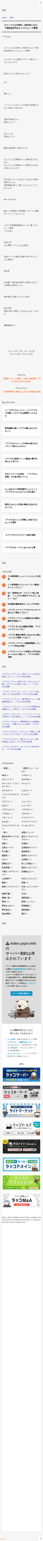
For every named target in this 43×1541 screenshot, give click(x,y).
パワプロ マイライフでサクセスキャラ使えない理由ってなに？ (24, 611)
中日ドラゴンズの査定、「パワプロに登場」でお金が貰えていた (21, 475)
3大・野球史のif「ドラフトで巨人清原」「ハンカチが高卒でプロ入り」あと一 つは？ (24, 596)
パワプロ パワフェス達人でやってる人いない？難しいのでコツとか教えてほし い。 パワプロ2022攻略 (21, 684)
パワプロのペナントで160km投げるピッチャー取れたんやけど (21, 444)
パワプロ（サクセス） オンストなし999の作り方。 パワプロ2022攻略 (21, 747)
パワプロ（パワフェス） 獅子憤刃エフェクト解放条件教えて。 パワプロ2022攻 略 (21, 700)
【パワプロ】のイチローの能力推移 (20, 535)
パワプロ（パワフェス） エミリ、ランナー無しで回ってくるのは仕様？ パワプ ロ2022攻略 (21, 692)
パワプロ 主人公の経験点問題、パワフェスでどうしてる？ (24, 627)
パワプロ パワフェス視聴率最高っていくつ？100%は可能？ (24, 644)
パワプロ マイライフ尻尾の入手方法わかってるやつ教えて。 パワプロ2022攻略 (24, 654)
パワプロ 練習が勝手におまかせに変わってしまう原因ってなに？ (24, 636)
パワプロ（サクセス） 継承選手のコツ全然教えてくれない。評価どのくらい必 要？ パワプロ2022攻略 (21, 724)
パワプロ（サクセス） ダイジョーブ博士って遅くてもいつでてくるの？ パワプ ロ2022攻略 (21, 732)
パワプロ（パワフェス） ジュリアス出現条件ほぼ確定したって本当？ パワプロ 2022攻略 (21, 707)
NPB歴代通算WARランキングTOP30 (23, 604)
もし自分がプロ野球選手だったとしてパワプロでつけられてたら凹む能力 (21, 490)
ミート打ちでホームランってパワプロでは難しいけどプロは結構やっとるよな (21, 413)
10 (4, 652)
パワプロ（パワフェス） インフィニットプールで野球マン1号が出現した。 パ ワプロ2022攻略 (21, 715)
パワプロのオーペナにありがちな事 (20, 547)
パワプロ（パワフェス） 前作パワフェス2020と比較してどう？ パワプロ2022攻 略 (21, 675)
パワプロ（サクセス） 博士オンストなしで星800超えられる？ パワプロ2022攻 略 (20, 740)
